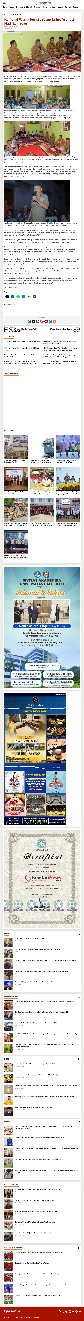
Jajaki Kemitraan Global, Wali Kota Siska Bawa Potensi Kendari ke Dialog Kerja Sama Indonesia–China (60, 349)
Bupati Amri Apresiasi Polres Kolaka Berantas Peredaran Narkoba (35, 1222)
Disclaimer (36, 1317)
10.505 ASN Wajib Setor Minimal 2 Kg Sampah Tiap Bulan (22, 341)
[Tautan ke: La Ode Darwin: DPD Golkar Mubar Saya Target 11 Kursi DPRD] (8, 1067)
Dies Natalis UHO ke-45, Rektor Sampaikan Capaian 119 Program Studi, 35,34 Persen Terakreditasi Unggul (46, 1149)
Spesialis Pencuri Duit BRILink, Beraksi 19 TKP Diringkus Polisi (34, 1200)
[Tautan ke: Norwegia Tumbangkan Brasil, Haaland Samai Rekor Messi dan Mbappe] (8, 1277)
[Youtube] (46, 321)
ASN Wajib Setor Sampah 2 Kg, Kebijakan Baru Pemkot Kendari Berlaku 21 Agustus (60, 342)
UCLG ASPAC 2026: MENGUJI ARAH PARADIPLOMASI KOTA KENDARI (38, 949)
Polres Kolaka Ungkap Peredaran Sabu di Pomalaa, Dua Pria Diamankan (37, 1189)
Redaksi (28, 1317)
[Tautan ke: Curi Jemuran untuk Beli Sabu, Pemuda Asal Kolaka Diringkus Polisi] (8, 1215)
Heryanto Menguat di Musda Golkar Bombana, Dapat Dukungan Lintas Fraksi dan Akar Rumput (45, 1096)
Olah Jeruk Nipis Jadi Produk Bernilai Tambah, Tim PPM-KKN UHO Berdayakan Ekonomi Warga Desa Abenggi (47, 1171)
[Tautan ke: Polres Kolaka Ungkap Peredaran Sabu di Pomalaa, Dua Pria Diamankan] (8, 1193)
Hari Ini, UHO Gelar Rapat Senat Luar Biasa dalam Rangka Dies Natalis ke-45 (39, 1159)
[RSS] (54, 321)
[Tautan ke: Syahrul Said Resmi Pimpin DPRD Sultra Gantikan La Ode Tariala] (8, 1111)
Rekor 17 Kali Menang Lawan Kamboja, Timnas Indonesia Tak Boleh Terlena (38, 1252)
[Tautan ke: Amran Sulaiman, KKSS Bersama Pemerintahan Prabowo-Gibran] (8, 985)
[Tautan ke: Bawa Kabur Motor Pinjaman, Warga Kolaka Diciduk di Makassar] (8, 1236)
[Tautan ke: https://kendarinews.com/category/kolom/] (78, 934)
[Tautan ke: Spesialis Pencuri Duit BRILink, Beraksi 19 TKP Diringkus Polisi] (8, 1204)
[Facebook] (29, 321)
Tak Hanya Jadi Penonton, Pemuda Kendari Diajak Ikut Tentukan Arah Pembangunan (66, 525)
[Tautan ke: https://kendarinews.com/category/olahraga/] (78, 1247)
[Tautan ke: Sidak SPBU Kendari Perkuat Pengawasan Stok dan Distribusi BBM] (8, 1026)
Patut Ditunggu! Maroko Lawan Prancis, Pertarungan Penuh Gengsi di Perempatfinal (41, 1285)
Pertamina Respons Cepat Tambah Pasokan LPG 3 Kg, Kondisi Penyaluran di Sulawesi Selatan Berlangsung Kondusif (44, 1046)
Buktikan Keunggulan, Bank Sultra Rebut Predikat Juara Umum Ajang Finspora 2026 (41, 1012)
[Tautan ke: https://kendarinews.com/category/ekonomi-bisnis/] (78, 996)
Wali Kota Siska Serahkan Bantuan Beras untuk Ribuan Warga (21, 349)
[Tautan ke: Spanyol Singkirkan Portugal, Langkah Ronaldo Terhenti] (8, 1266)
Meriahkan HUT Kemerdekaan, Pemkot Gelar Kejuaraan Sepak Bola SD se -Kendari (22, 356)
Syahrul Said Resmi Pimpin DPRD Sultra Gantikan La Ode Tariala (35, 1107)
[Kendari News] (42, 3)
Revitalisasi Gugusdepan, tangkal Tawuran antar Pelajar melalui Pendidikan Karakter (41, 971)
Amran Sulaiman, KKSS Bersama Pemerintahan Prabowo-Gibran (35, 982)
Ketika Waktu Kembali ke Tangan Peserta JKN (29, 938)
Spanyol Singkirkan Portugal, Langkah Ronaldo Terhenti (32, 1263)
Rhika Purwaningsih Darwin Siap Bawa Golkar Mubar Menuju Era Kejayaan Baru (40, 1075)
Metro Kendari (8, 28)
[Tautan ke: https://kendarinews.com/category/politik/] (78, 1059)
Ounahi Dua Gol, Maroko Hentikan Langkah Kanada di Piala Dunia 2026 (37, 1295)
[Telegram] (50, 321)
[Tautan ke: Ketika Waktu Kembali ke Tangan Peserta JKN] (8, 942)
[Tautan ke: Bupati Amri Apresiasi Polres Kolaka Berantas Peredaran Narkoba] (8, 1226)
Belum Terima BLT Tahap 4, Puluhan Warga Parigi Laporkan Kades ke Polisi (20, 329)
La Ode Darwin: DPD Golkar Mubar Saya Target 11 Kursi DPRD (35, 1064)
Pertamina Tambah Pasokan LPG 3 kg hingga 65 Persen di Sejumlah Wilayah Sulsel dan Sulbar (44, 1001)
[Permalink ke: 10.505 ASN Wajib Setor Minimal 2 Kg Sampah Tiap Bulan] (16, 447)
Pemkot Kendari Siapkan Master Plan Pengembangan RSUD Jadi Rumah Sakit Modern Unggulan (59, 356)
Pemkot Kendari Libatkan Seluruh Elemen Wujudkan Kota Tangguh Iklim (16, 556)
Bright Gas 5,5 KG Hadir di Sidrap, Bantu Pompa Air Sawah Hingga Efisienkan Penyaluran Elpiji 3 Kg (46, 1034)
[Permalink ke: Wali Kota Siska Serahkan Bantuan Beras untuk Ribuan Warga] (68, 447)
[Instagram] (42, 321)
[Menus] (4, 2)
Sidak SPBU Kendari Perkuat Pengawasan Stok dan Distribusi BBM (36, 1023)
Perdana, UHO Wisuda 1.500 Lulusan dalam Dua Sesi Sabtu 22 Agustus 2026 (39, 1137)
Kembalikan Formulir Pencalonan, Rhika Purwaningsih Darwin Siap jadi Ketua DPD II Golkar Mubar (46, 1086)
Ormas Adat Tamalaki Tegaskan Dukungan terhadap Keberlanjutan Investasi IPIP (59, 362)
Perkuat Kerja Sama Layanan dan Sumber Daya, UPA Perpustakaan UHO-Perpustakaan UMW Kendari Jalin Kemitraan (45, 1127)
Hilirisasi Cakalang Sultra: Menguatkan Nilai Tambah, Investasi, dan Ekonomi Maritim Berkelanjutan (46, 960)
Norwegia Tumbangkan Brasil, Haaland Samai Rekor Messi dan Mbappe (37, 1274)
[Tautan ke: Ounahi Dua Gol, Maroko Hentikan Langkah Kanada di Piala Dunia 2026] (8, 1299)
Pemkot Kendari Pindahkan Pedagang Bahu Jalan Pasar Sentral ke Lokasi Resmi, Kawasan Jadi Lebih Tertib (21, 362)
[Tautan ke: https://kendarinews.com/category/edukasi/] (78, 1122)
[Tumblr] (37, 321)
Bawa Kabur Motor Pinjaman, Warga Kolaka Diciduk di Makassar (35, 1233)
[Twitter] (33, 321)
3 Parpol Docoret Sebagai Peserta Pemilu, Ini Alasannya (65, 329)
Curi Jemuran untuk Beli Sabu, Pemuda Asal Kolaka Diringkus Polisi (36, 1211)
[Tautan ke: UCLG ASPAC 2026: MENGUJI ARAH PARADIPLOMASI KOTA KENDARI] (8, 953)
